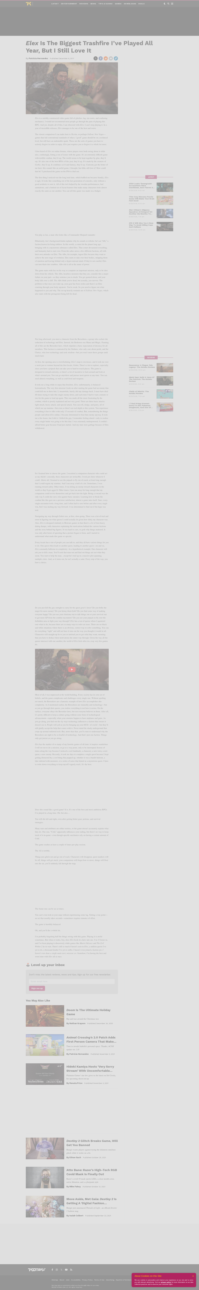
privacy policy (166, 1282)
